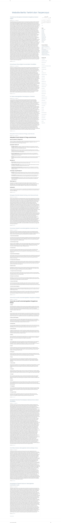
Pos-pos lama (12, 516)
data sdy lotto (43, 117)
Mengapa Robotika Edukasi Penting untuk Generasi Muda (24, 195)
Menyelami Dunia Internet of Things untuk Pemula (22, 133)
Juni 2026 (43, 31)
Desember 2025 (44, 36)
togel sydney (43, 122)
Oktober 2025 (43, 38)
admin (18, 20)
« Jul (42, 25)
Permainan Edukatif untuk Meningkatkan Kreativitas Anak (24, 228)
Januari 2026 (43, 35)
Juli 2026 (43, 30)
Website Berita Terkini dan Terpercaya (30, 12)
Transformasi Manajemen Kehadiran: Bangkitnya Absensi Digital (46, 47)
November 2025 (44, 37)
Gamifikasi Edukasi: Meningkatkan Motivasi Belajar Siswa (24, 448)
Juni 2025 (43, 42)
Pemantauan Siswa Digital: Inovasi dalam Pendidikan (23, 64)
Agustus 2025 (43, 40)
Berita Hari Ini (13, 61)
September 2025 (44, 39)
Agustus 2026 (43, 29)
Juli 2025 (43, 41)
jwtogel (43, 121)
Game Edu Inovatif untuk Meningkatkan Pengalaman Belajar (25, 297)
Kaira (14, 522)
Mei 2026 (43, 32)
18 (43, 21)
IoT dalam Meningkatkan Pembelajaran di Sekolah (22, 96)
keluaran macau (44, 119)
